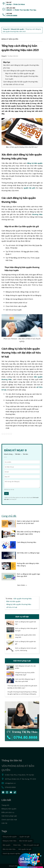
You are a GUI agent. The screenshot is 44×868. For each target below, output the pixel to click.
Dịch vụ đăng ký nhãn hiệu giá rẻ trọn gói (26, 629)
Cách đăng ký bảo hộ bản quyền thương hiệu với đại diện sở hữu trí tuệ (20, 83)
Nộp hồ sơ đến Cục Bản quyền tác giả (19, 73)
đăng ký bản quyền (34, 163)
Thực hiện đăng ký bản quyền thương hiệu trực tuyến (21, 77)
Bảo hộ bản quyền (13, 601)
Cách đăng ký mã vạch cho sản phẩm (25, 667)
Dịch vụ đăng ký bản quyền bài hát (25, 623)
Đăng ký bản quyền (10, 39)
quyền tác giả (29, 188)
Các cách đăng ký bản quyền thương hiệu (19, 70)
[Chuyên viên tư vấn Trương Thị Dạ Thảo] (22, 721)
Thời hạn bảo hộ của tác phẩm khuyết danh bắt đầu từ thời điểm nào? (22, 687)
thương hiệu (37, 214)
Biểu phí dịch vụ (8, 812)
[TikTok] (14, 792)
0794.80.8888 (11, 15)
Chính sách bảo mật (9, 819)
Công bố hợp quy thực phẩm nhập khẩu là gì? (25, 673)
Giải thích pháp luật (9, 816)
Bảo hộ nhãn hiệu (9, 849)
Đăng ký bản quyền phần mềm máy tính (25, 636)
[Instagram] (7, 792)
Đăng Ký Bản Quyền (15, 866)
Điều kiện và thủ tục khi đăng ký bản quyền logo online (28, 532)
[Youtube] (10, 792)
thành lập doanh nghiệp (11, 853)
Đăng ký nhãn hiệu (9, 841)
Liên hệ (4, 823)
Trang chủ (5, 805)
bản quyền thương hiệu (23, 598)
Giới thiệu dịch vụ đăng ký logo (28, 553)
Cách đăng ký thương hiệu (26, 542)
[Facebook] (3, 792)
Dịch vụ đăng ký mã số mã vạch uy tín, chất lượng (25, 649)
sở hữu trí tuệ (11, 607)
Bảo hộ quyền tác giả (31, 845)
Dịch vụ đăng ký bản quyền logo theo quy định (28, 575)
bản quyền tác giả (24, 849)
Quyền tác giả (24, 836)
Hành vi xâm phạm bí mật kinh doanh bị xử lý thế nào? (28, 522)
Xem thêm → (22, 585)
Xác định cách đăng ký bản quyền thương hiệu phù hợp (21, 66)
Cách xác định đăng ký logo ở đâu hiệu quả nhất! (25, 680)
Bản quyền (6, 845)
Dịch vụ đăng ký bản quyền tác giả (25, 642)
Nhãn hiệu (17, 845)
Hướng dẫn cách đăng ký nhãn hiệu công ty (28, 564)
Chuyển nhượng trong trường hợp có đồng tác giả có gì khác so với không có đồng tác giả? (22, 693)
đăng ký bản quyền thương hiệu (18, 604)
